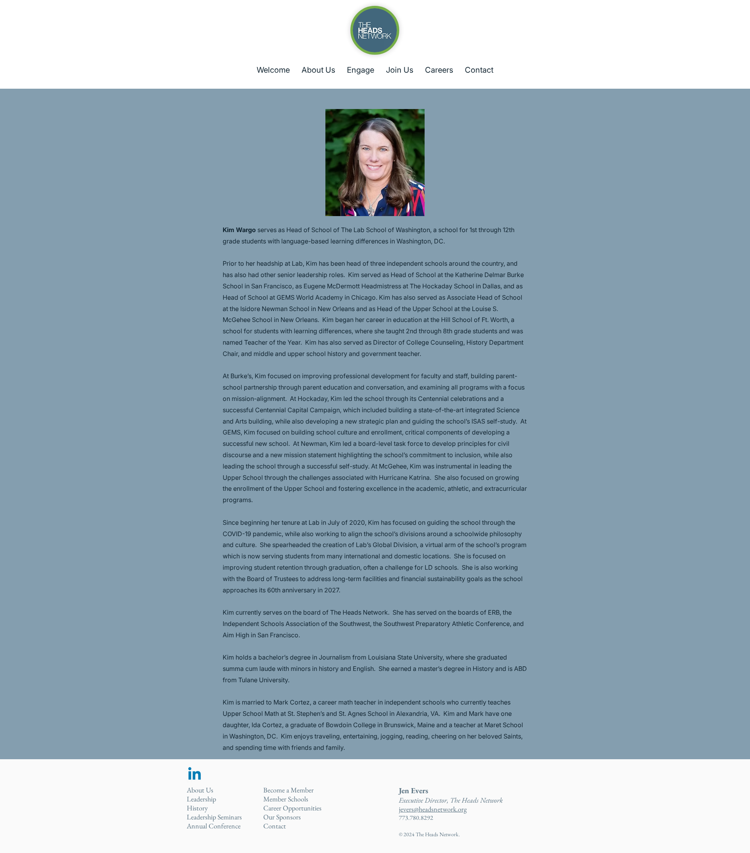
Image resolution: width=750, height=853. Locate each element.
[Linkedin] (194, 775)
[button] (318, 70)
